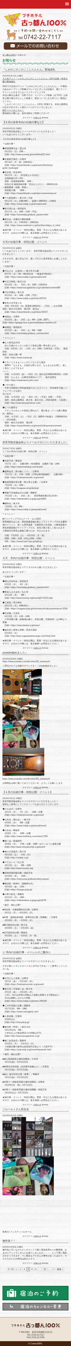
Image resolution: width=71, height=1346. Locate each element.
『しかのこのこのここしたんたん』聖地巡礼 (28, 69)
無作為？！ (9, 1240)
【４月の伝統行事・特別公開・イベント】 (27, 792)
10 (45, 1269)
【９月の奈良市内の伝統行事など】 (23, 122)
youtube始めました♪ (14, 652)
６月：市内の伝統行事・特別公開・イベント (28, 558)
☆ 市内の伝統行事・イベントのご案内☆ (26, 952)
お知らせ (37, 117)
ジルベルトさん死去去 (15, 1109)
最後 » (60, 1269)
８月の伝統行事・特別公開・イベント (24, 241)
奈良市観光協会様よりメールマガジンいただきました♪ (34, 442)
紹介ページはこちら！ (13, 110)
